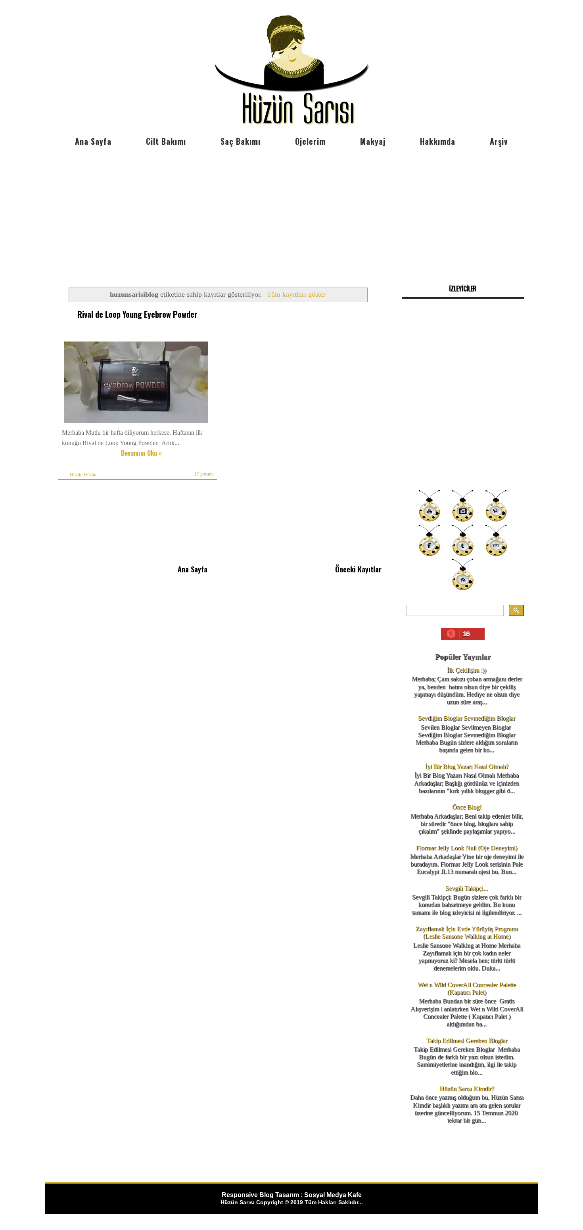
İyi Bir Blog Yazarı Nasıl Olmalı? (466, 766)
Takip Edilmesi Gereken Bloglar (466, 1040)
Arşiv (499, 141)
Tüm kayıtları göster (296, 294)
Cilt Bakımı (166, 141)
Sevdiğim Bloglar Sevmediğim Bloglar (466, 718)
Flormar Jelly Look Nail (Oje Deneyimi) (466, 847)
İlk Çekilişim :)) (466, 670)
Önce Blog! (466, 807)
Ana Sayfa (93, 141)
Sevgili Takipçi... (466, 888)
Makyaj (372, 141)
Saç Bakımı (241, 141)
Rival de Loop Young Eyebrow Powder (137, 314)
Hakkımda (437, 141)
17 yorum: (204, 474)
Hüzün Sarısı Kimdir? (466, 1088)
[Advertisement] (291, 210)
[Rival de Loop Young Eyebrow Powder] (136, 422)
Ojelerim (310, 141)
